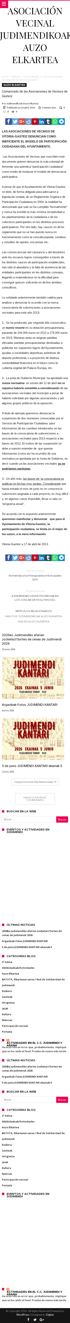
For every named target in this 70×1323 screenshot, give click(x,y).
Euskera (7, 991)
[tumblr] (48, 121)
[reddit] (28, 121)
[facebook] (8, 121)
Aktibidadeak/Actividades (18, 968)
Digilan (50, 1314)
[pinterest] (35, 121)
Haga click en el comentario (35, 798)
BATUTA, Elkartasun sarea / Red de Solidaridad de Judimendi (33, 982)
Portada (7, 1031)
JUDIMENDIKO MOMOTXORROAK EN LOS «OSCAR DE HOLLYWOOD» (35, 595)
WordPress (22, 1314)
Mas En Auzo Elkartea (33, 621)
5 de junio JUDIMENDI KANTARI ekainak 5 (32, 766)
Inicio (5, 76)
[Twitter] (35, 1320)
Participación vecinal (15, 1026)
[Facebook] (28, 1320)
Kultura (6, 1014)
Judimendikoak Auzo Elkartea (22, 103)
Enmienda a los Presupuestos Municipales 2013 (35, 575)
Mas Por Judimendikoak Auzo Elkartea (33, 616)
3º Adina (7, 962)
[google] (21, 121)
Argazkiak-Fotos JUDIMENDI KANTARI (30, 705)
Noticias (16, 76)
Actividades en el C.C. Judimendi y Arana (34, 1044)
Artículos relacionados (33, 611)
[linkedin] (41, 121)
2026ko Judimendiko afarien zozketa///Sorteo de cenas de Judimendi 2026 (32, 639)
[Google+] (42, 1320)
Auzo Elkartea (31, 76)
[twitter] (15, 121)
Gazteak (7, 997)
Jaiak (5, 1008)
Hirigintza (8, 1002)
